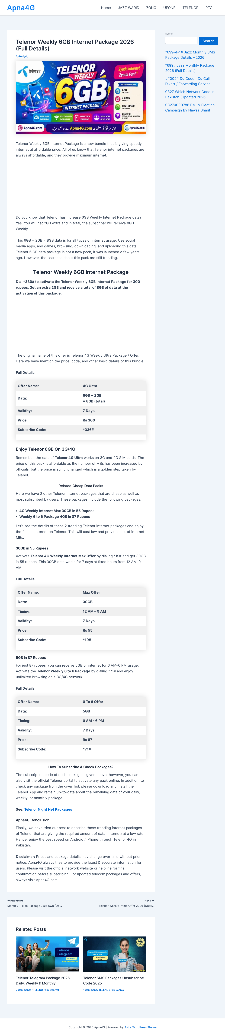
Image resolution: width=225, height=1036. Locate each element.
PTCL (209, 8)
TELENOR (190, 8)
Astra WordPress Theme (140, 1027)
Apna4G (21, 7)
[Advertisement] (81, 188)
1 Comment (90, 989)
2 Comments (23, 989)
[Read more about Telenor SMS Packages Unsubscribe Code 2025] (114, 954)
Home (106, 8)
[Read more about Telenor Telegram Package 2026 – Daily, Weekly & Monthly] (47, 954)
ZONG (151, 8)
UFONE (169, 8)
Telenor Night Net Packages (48, 809)
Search (169, 33)
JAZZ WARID (128, 8)
